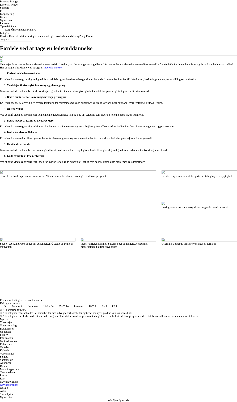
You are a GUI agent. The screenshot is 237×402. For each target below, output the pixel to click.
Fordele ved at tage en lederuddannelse (21, 300)
